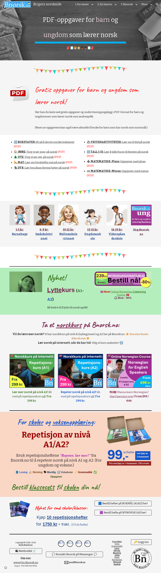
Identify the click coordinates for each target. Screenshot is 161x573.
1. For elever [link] (82, 4)
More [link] (145, 4)
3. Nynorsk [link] (127, 4)
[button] (157, 4)
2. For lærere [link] (104, 4)
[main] (80, 30)
